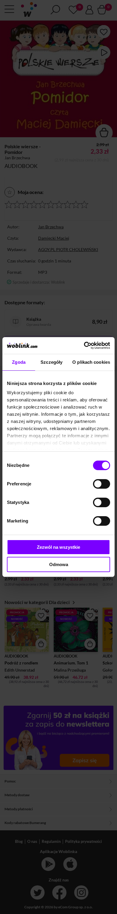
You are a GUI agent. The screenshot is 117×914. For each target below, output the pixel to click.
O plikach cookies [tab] (91, 362)
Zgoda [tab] (19, 362)
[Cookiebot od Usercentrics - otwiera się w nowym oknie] (84, 345)
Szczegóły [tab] (51, 362)
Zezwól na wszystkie (58, 547)
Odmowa (58, 564)
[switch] (101, 484)
